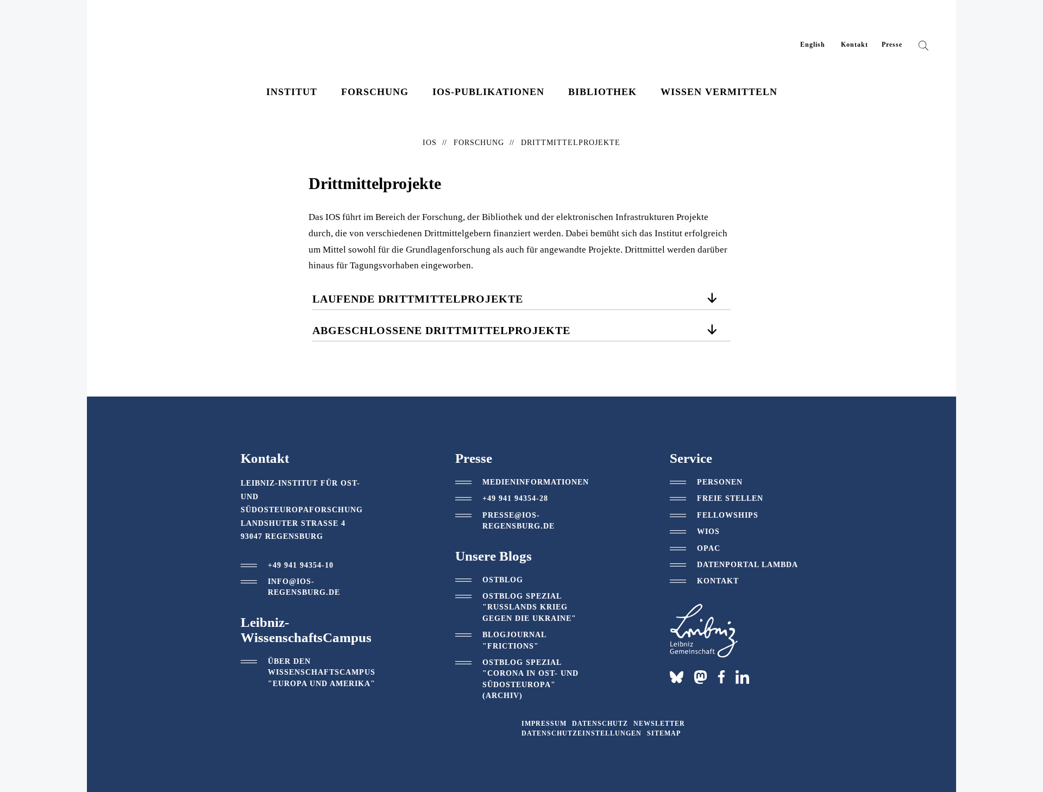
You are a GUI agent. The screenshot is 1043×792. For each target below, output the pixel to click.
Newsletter (659, 723)
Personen (720, 482)
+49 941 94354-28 (515, 498)
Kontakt (854, 44)
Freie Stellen (730, 498)
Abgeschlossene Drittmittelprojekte (441, 330)
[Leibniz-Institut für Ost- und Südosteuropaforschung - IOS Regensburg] (186, 38)
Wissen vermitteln (719, 91)
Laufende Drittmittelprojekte (417, 299)
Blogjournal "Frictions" (514, 640)
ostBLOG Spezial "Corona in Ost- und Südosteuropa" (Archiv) (530, 679)
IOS (430, 143)
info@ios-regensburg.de (304, 586)
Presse (892, 44)
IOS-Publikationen (488, 91)
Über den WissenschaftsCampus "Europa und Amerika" (321, 672)
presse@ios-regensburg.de (518, 520)
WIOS (708, 531)
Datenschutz (600, 723)
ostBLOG (502, 580)
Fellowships (727, 515)
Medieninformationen (535, 482)
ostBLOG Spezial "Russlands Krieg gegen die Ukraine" (529, 607)
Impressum (544, 723)
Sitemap (664, 733)
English (812, 44)
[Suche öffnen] (923, 48)
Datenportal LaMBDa (747, 565)
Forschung (375, 91)
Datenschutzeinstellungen (582, 733)
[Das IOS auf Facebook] (721, 677)
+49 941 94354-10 (301, 565)
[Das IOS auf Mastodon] (700, 677)
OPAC (708, 548)
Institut (291, 91)
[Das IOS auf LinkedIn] (742, 676)
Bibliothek (602, 91)
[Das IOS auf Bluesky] (676, 677)
